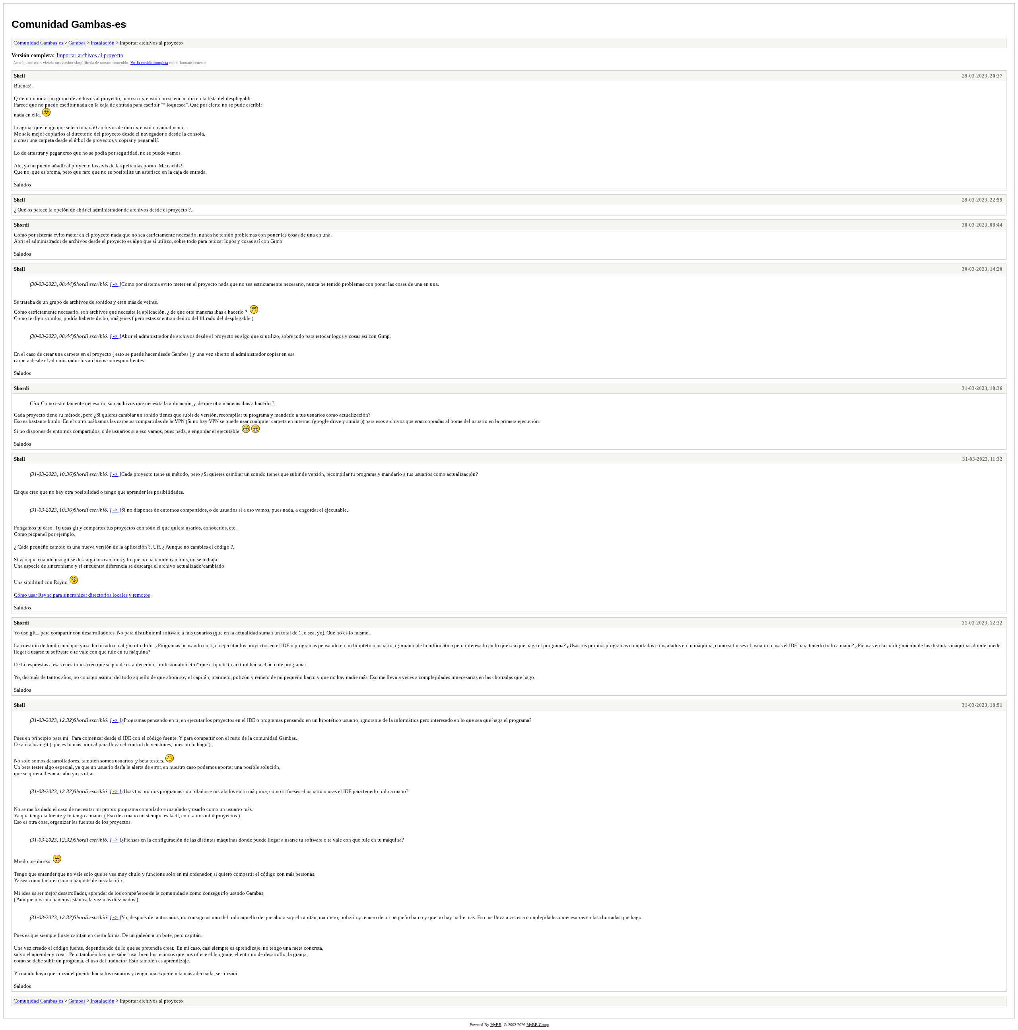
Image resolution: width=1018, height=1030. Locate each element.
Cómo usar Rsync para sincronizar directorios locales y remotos (82, 595)
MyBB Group (537, 1024)
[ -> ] (115, 284)
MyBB (495, 1024)
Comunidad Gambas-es (69, 24)
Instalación (103, 43)
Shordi (21, 225)
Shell (19, 76)
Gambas (76, 43)
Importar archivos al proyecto (89, 55)
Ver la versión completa (149, 62)
